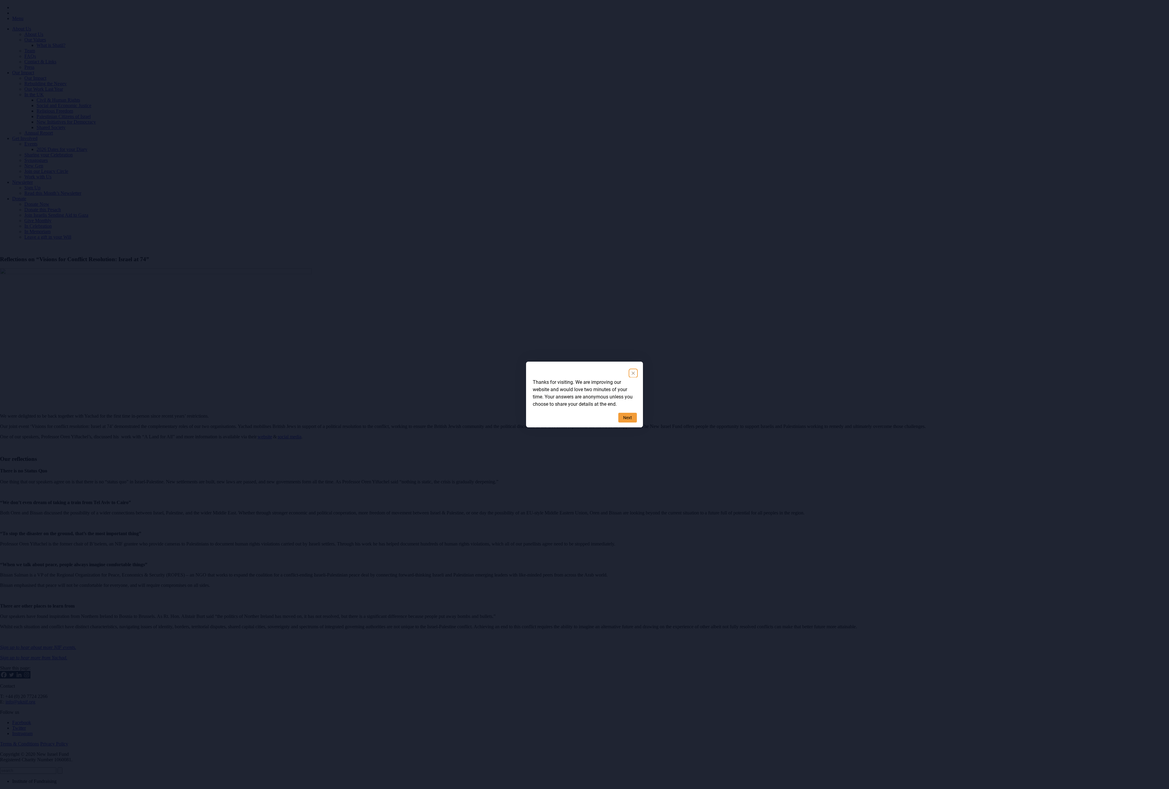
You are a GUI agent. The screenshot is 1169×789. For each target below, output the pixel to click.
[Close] (633, 373)
